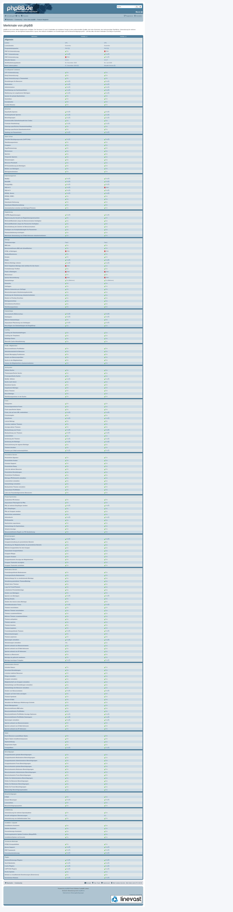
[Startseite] (22, 8)
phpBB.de (82, 890)
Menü (138, 12)
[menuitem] (17, 15)
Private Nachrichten (10, 497)
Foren (6, 400)
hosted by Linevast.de (135, 894)
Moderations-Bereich (11, 569)
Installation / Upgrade (11, 822)
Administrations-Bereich (12, 664)
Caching (7, 330)
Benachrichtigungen (10, 794)
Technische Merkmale (11, 841)
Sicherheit (8, 109)
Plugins (7, 857)
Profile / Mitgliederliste (11, 345)
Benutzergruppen (10, 536)
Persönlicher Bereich (11, 454)
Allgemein (9, 40)
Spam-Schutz (9, 136)
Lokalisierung (8, 810)
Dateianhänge (9, 311)
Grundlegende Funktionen (12, 69)
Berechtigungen (9, 752)
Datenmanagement (10, 175)
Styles (6, 733)
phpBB (67, 888)
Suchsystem (8, 367)
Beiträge (7, 239)
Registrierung (9, 212)
